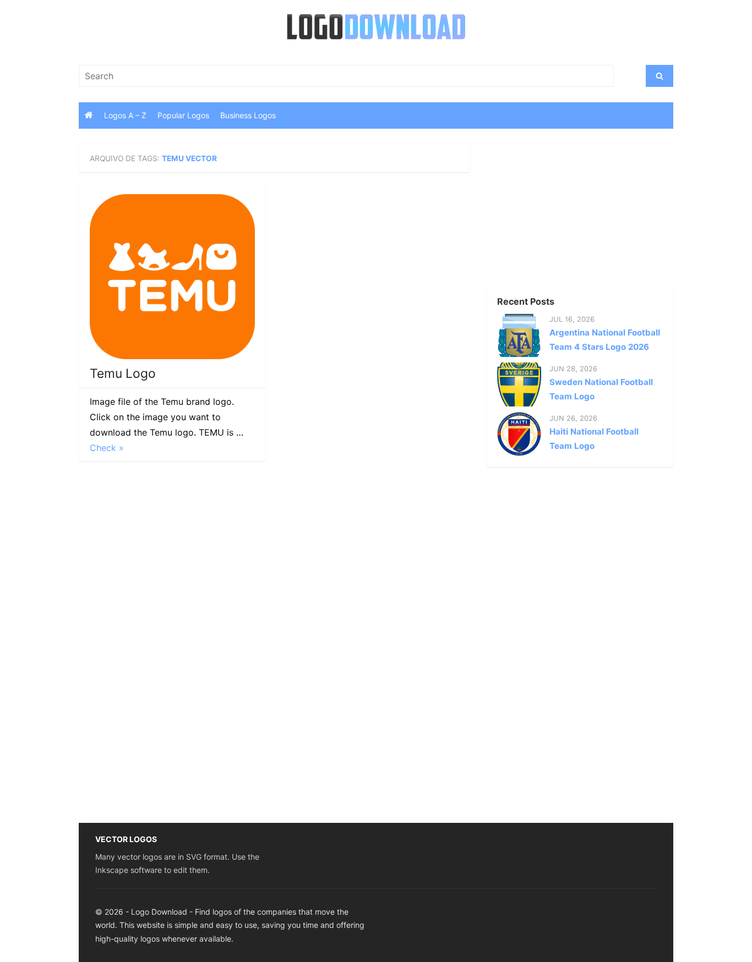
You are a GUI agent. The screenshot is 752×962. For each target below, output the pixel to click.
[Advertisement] (560, 214)
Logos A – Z (125, 115)
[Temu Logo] (172, 276)
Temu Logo (123, 373)
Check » (107, 447)
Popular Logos (183, 115)
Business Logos (248, 115)
